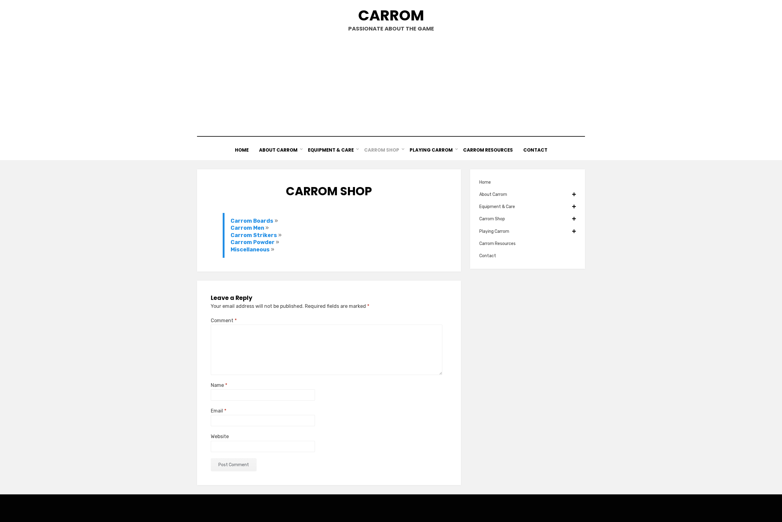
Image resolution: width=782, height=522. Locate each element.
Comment (224, 320)
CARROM (391, 15)
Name (219, 385)
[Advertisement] (391, 84)
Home (242, 150)
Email (218, 411)
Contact (535, 150)
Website (220, 436)
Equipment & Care (331, 150)
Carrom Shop (381, 150)
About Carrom (278, 150)
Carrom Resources (488, 150)
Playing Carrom (431, 150)
